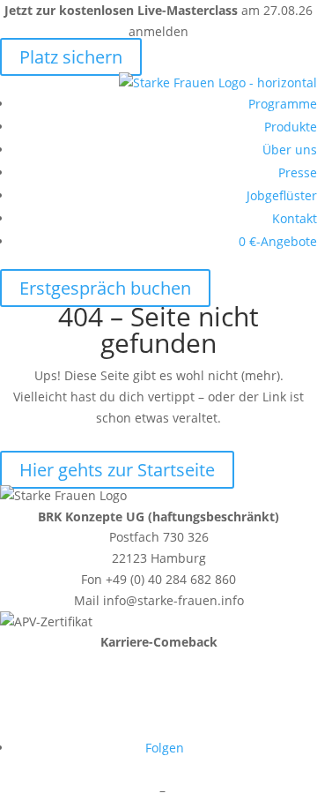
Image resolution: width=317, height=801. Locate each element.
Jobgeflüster (282, 195)
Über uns (289, 149)
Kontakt (294, 218)
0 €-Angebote (278, 241)
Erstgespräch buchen (105, 288)
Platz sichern (70, 57)
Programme (282, 103)
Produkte (290, 126)
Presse (297, 172)
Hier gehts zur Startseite (117, 470)
